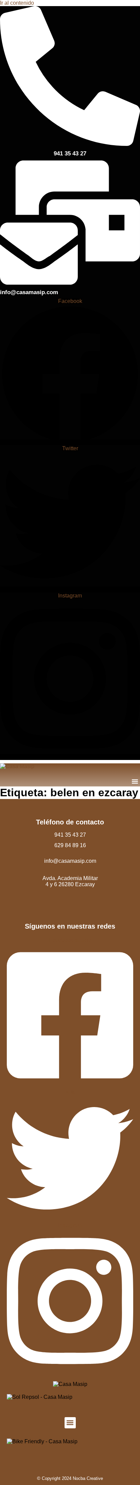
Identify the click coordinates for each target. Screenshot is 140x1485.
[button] (135, 781)
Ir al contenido (17, 3)
